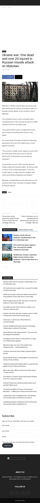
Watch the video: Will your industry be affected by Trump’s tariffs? (19, 371)
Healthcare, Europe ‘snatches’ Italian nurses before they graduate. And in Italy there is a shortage (20, 295)
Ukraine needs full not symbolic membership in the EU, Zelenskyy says (24, 237)
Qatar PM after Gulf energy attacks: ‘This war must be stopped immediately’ (20, 333)
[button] (3, 3)
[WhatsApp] (25, 204)
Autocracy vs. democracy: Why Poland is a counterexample (17, 321)
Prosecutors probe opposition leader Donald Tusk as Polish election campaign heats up (10, 219)
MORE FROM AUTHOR (26, 230)
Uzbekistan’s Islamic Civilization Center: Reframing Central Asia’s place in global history (20, 403)
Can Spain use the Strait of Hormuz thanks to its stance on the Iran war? (19, 308)
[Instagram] (17, 493)
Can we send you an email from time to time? (18, 442)
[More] (25, 77)
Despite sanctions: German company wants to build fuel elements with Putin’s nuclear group (20, 314)
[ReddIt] (20, 204)
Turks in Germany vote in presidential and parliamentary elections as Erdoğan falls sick (29, 219)
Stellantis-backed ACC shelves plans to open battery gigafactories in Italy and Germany (20, 365)
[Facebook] (11, 204)
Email (4, 437)
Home (4, 7)
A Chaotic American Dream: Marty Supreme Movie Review (19, 352)
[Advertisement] (20, 30)
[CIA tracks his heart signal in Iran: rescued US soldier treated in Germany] (7, 247)
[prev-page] (3, 267)
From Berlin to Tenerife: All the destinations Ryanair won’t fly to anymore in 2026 (20, 378)
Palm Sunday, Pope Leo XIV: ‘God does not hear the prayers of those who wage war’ (19, 302)
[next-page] (6, 267)
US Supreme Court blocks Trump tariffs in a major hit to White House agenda (19, 340)
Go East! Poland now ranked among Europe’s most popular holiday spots (19, 384)
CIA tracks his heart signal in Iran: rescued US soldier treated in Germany (24, 247)
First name (5, 425)
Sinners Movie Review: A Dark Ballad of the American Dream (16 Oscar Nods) (20, 359)
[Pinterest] (23, 493)
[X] (15, 204)
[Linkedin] (29, 204)
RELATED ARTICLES (9, 230)
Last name (5, 431)
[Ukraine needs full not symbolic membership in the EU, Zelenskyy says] (7, 237)
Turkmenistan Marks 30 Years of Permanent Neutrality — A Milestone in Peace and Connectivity (20, 390)
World (9, 7)
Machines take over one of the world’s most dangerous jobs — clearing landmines (17, 346)
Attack (9, 192)
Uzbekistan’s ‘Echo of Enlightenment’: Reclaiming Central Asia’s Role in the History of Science (19, 397)
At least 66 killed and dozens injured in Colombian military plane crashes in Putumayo (19, 327)
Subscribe (7, 445)
